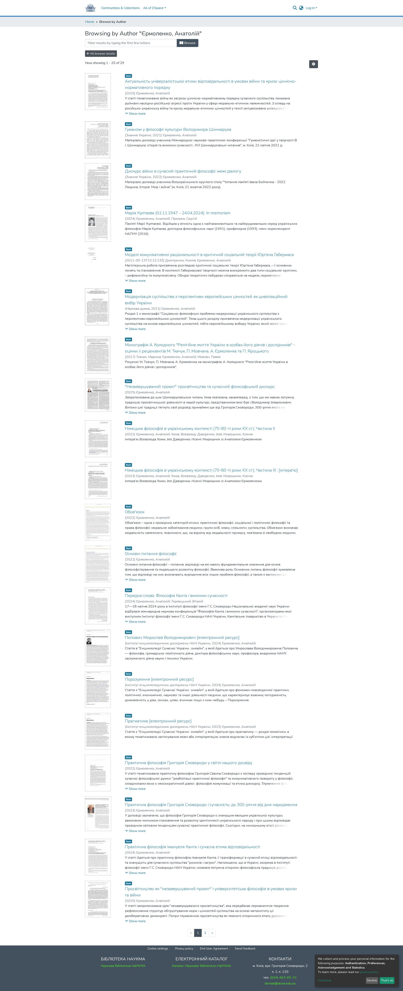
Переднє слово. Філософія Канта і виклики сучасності (176, 595)
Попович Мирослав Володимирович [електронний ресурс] (182, 637)
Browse (189, 43)
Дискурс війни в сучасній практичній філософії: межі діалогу (183, 171)
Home (89, 22)
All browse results (102, 54)
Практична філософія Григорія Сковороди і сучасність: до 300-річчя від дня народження (211, 805)
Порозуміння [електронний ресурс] (159, 679)
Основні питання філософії (151, 554)
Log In (310, 8)
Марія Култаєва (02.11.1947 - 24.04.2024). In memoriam (177, 213)
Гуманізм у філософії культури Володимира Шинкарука (178, 129)
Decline (372, 980)
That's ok (387, 980)
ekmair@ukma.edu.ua (280, 983)
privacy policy (369, 972)
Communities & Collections (120, 8)
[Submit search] (295, 8)
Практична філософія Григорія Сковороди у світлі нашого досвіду (188, 763)
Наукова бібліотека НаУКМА (123, 966)
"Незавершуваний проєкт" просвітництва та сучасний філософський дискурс (200, 386)
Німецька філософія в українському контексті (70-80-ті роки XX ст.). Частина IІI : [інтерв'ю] (211, 470)
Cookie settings (158, 949)
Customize (324, 980)
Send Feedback (245, 949)
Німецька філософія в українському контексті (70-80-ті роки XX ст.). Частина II (200, 428)
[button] (301, 7)
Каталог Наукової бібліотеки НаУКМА (201, 966)
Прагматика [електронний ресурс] (158, 721)
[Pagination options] (313, 64)
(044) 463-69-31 (283, 977)
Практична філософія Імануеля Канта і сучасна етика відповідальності (192, 847)
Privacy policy (184, 949)
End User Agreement (214, 949)
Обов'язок (134, 512)
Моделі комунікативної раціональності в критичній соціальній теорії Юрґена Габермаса (209, 255)
